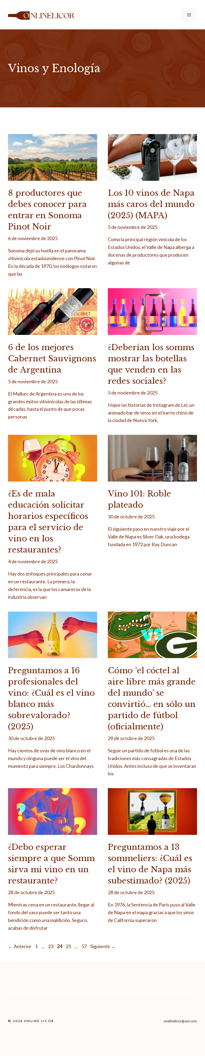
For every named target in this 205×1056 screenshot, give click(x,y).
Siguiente (103, 946)
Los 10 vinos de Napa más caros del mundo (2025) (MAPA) (151, 204)
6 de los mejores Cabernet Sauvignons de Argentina (52, 358)
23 (51, 946)
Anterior (19, 946)
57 (84, 946)
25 (68, 946)
